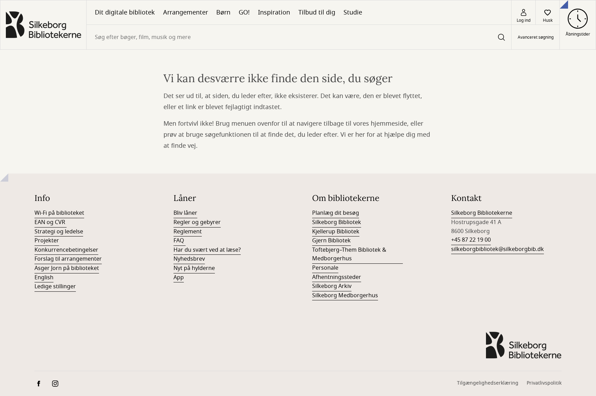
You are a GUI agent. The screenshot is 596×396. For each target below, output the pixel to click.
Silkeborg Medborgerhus (345, 295)
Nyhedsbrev (189, 259)
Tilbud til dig (316, 12)
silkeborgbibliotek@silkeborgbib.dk (497, 249)
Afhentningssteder (336, 277)
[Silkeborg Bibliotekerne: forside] (43, 24)
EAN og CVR (50, 222)
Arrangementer (185, 12)
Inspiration (274, 12)
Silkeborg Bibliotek (336, 222)
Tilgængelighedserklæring (487, 383)
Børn (223, 12)
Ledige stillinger (55, 286)
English (43, 277)
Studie (353, 12)
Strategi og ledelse (58, 232)
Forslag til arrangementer (68, 259)
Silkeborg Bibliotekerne (481, 213)
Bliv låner (185, 213)
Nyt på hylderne (194, 268)
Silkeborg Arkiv (331, 286)
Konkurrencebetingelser (66, 250)
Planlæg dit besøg (335, 213)
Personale (325, 268)
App (178, 277)
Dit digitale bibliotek (125, 12)
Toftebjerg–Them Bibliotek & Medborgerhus (349, 254)
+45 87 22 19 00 (471, 240)
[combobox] (299, 37)
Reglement (187, 232)
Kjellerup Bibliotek (335, 232)
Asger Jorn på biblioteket (66, 268)
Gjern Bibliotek (331, 240)
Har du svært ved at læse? (207, 250)
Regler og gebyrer (197, 222)
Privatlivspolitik (544, 383)
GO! (244, 12)
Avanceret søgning (536, 37)
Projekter (46, 240)
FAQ (179, 240)
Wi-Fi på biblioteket (59, 213)
